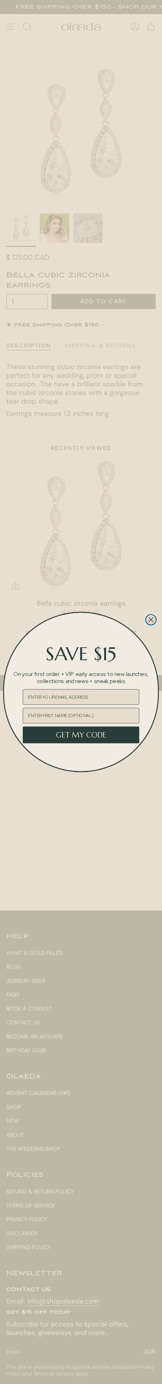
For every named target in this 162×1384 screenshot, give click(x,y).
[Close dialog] (150, 619)
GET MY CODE (81, 734)
